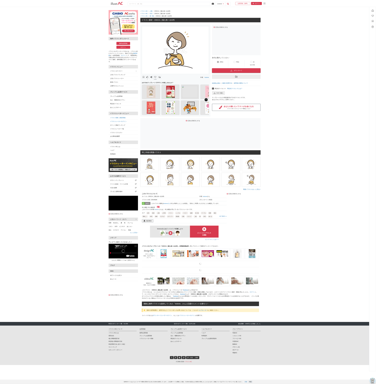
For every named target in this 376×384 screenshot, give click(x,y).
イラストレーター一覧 (117, 129)
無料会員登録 (123, 43)
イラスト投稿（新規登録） (118, 117)
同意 (250, 381)
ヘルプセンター (202, 310)
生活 (151, 13)
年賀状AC (236, 341)
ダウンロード (238, 70)
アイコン (123, 230)
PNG (237, 62)
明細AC (235, 352)
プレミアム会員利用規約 (209, 338)
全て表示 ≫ (223, 216)
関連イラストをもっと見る (251, 189)
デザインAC (236, 347)
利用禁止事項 (216, 83)
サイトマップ (113, 347)
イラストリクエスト (116, 132)
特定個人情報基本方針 (115, 341)
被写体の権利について (241, 83)
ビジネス (122, 226)
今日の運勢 (113, 188)
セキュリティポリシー (115, 350)
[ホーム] (373, 10)
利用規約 (113, 154)
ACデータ (236, 350)
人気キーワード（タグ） (118, 219)
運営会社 (111, 335)
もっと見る (133, 232)
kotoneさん (167, 203)
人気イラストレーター (117, 78)
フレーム (130, 223)
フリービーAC (237, 338)
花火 (110, 230)
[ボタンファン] (155, 77)
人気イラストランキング (117, 74)
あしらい (129, 226)
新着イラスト (114, 82)
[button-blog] (184, 357)
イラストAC (144, 11)
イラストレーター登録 (146, 338)
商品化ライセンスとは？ (234, 88)
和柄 (129, 230)
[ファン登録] (373, 16)
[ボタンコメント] (159, 77)
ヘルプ (112, 150)
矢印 (116, 226)
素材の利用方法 (227, 83)
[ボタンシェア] (151, 77)
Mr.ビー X (113, 279)
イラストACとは (115, 146)
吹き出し (116, 223)
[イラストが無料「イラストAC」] (117, 3)
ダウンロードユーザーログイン (162, 315)
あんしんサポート (115, 107)
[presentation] (206, 99)
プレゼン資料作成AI (116, 191)
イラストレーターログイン (118, 121)
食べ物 (152, 16)
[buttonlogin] (227, 3)
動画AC (235, 344)
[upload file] (213, 3)
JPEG (221, 62)
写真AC (235, 333)
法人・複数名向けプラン (117, 100)
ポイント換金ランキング (117, 125)
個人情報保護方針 (114, 338)
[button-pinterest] (179, 357)
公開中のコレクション (117, 86)
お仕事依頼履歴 (115, 136)
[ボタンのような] (147, 77)
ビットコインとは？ (211, 239)
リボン (111, 226)
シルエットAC (237, 335)
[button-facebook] (175, 357)
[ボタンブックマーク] (143, 77)
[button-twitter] (172, 357)
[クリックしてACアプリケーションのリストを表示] (264, 3)
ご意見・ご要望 (193, 357)
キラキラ (116, 230)
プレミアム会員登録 (116, 96)
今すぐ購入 (219, 93)
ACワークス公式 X (116, 275)
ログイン (257, 3)
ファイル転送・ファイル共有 (119, 184)
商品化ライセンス (115, 103)
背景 (110, 223)
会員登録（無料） (243, 3)
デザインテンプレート (117, 180)
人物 (151, 11)
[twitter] (172, 357)
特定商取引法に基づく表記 (117, 344)
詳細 (246, 381)
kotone (207, 77)
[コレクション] (373, 21)
